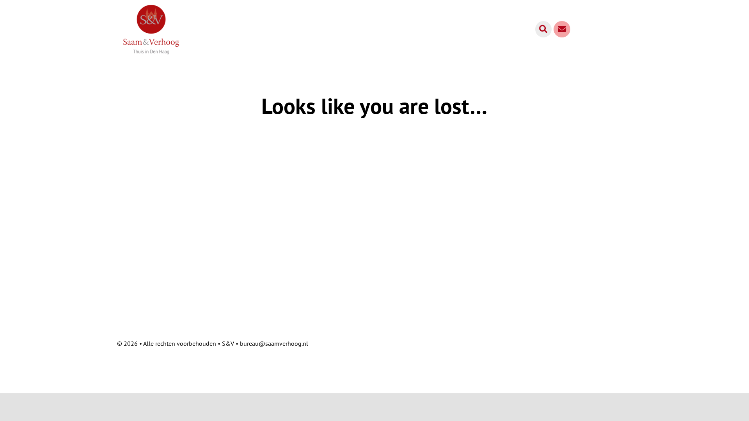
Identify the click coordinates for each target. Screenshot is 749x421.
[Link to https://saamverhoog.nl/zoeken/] (543, 29)
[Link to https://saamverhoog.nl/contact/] (562, 29)
